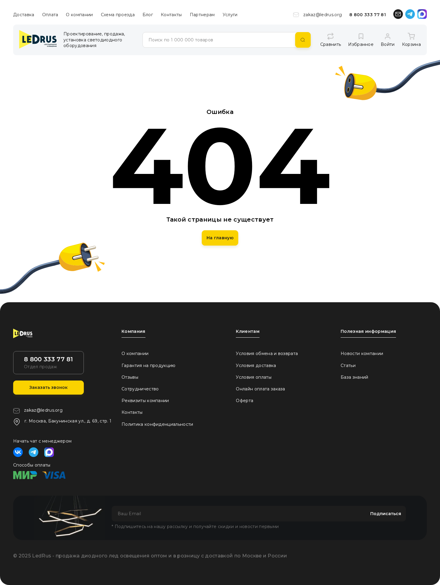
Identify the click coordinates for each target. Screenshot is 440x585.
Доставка (23, 14)
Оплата (50, 14)
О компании (79, 14)
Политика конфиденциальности (157, 424)
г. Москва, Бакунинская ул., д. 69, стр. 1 (68, 421)
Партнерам (202, 14)
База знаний (354, 377)
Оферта (244, 400)
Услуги (230, 14)
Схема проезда (118, 14)
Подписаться (385, 513)
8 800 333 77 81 (367, 14)
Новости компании (362, 353)
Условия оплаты (253, 377)
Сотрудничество (140, 389)
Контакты (171, 14)
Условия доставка (256, 365)
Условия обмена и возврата (267, 353)
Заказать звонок (48, 387)
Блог (147, 14)
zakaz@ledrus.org (322, 14)
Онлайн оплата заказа (260, 389)
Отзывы (130, 377)
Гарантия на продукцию (149, 365)
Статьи (348, 365)
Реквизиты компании (145, 400)
